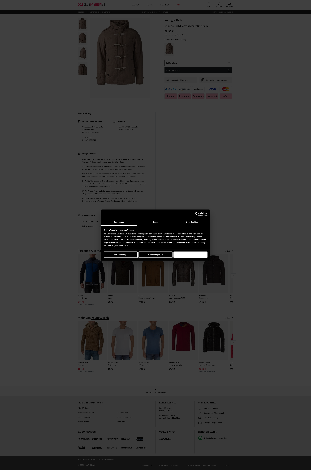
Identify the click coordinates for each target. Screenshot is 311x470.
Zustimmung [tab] (119, 222)
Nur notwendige (120, 255)
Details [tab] (156, 222)
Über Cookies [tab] (192, 222)
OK (190, 255)
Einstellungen (154, 255)
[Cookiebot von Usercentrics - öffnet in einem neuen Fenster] (196, 214)
